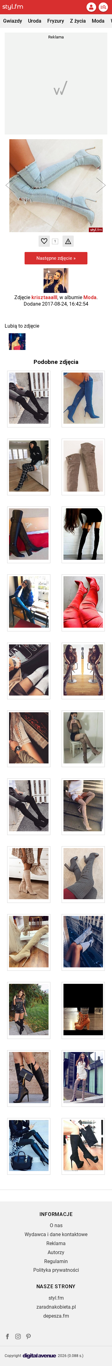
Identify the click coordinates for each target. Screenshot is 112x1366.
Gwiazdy (12, 21)
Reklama (56, 1243)
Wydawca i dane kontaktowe (56, 1234)
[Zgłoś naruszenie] (68, 241)
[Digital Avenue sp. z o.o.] (39, 1356)
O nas (56, 1225)
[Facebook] (7, 1337)
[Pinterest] (29, 1337)
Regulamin (56, 1261)
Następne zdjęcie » (56, 258)
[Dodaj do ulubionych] (44, 241)
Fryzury (55, 21)
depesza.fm (56, 1316)
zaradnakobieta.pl (56, 1307)
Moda (98, 21)
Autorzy (56, 1252)
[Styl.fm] (16, 7)
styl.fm (56, 1298)
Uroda (34, 21)
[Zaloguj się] (91, 7)
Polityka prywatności (56, 1270)
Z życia (78, 21)
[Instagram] (18, 1337)
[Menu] (103, 7)
